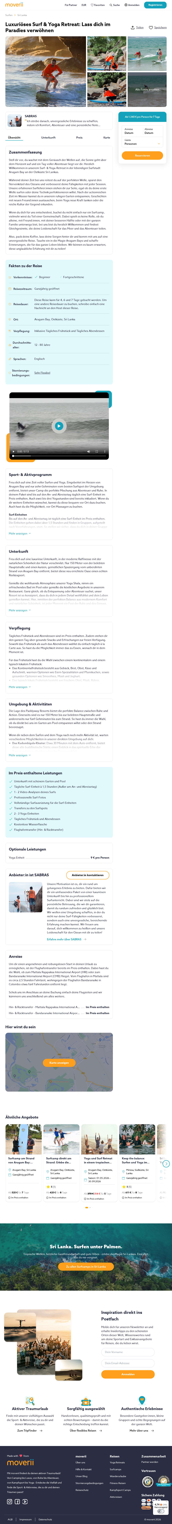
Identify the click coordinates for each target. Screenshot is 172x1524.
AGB (10, 1519)
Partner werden (149, 1461)
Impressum (25, 1519)
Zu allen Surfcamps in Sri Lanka (86, 1266)
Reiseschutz (82, 1490)
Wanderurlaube (118, 1476)
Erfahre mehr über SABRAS (64, 939)
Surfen (8, 15)
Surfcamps (115, 1469)
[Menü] (167, 1502)
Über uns (80, 1462)
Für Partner (71, 5)
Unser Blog (81, 1476)
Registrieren (155, 5)
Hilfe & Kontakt (84, 1469)
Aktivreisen (116, 1496)
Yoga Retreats (117, 1462)
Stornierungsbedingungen (89, 1483)
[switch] (161, 1511)
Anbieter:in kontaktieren (88, 875)
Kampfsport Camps (120, 1490)
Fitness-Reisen (118, 1483)
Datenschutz (45, 1519)
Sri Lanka (22, 15)
